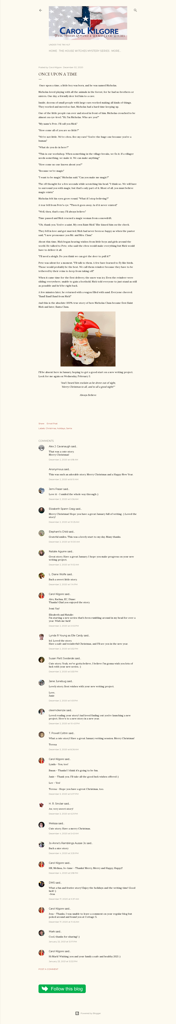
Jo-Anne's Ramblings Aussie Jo (67, 843)
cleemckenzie (57, 710)
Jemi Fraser (56, 489)
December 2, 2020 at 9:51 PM (63, 700)
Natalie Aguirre (58, 551)
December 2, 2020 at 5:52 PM (63, 648)
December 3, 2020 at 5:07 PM (64, 794)
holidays (61, 428)
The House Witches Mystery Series (84, 50)
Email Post (52, 423)
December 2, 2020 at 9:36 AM (63, 499)
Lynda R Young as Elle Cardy (66, 635)
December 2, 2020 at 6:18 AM (63, 459)
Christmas (51, 428)
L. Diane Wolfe (57, 574)
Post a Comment (48, 969)
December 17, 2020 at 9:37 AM (64, 899)
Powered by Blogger (91, 1013)
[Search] (135, 9)
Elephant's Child (58, 531)
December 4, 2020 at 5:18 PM (63, 873)
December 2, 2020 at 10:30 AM (64, 541)
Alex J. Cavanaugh (59, 446)
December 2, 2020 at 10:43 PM (64, 723)
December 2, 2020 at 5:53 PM (63, 671)
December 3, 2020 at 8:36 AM (64, 749)
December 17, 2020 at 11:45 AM (64, 922)
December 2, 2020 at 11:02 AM (64, 564)
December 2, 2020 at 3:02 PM (64, 626)
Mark (52, 931)
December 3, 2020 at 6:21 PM (63, 813)
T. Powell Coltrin (58, 733)
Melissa (53, 823)
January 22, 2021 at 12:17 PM (63, 941)
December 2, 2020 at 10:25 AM (64, 522)
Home (53, 50)
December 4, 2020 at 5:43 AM (64, 833)
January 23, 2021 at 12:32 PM (63, 961)
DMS (52, 882)
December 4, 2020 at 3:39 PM (64, 853)
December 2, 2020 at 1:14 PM (63, 584)
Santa (69, 428)
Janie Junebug (57, 681)
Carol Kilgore (56, 594)
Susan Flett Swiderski (61, 658)
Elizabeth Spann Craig (62, 508)
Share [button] (41, 423)
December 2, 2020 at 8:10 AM (63, 479)
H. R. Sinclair (56, 803)
